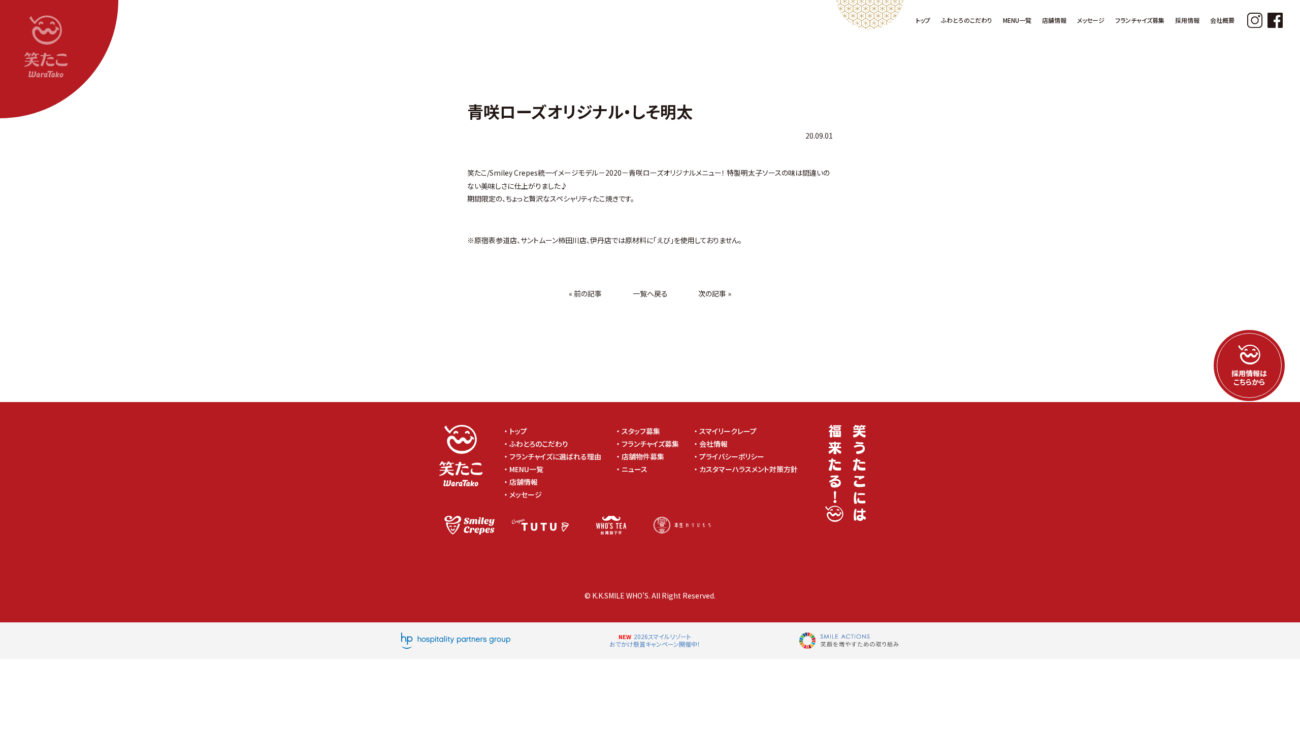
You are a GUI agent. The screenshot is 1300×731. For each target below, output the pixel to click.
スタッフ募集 (641, 431)
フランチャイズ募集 (650, 444)
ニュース (634, 469)
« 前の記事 (585, 293)
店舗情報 (523, 482)
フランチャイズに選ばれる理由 (555, 456)
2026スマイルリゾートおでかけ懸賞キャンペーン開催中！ (654, 640)
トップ (518, 431)
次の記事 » (714, 293)
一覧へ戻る (650, 293)
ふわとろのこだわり (538, 444)
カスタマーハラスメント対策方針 (752, 469)
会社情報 (713, 444)
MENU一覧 (526, 469)
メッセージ (525, 494)
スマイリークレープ (728, 431)
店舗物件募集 (643, 456)
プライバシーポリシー (735, 456)
